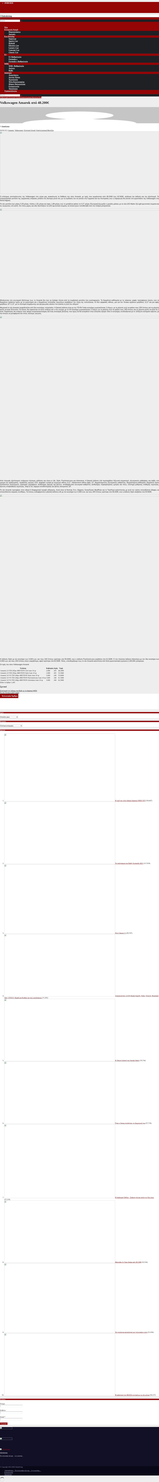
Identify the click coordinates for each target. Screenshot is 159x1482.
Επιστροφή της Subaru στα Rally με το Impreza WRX (18, 691)
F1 (5, 55)
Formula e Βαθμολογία (18, 61)
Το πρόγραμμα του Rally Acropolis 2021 (129, 863)
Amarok (11, 130)
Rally (11, 70)
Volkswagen (4, 97)
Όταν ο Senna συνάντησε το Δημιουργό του (130, 1123)
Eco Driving (9, 36)
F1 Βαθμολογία (15, 57)
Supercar (12, 39)
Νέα (6, 27)
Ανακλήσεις (13, 75)
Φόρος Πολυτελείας (17, 84)
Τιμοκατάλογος (10, 91)
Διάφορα (8, 73)
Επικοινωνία (14, 86)
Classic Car (13, 52)
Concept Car (14, 50)
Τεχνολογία (13, 80)
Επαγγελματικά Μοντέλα (30, 97)
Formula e (13, 59)
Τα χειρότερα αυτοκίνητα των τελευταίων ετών (131, 1332)
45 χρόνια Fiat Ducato (7, 705)
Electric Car (14, 45)
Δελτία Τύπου (14, 77)
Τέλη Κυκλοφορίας (17, 82)
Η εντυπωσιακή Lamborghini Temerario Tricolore (16, 708)
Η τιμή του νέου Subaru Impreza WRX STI (130, 801)
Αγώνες (12, 68)
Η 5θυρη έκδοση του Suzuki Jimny (127, 1060)
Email (2, 1417)
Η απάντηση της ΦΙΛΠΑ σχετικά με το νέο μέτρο (132, 1395)
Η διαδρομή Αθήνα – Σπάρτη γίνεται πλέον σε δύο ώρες (134, 1197)
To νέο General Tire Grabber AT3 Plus (12, 701)
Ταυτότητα (13, 89)
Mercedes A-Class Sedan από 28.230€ (128, 1262)
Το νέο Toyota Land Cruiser (9, 693)
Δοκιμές (12, 34)
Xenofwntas (5, 126)
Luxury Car (14, 48)
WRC (6, 64)
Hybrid (12, 43)
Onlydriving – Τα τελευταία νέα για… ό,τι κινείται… (22, 1471)
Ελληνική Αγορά (11, 30)
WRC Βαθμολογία (16, 66)
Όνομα (2, 1404)
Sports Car (13, 41)
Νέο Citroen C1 (120, 933)
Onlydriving (3, 1453)
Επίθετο (3, 1410)
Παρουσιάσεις (15, 32)
